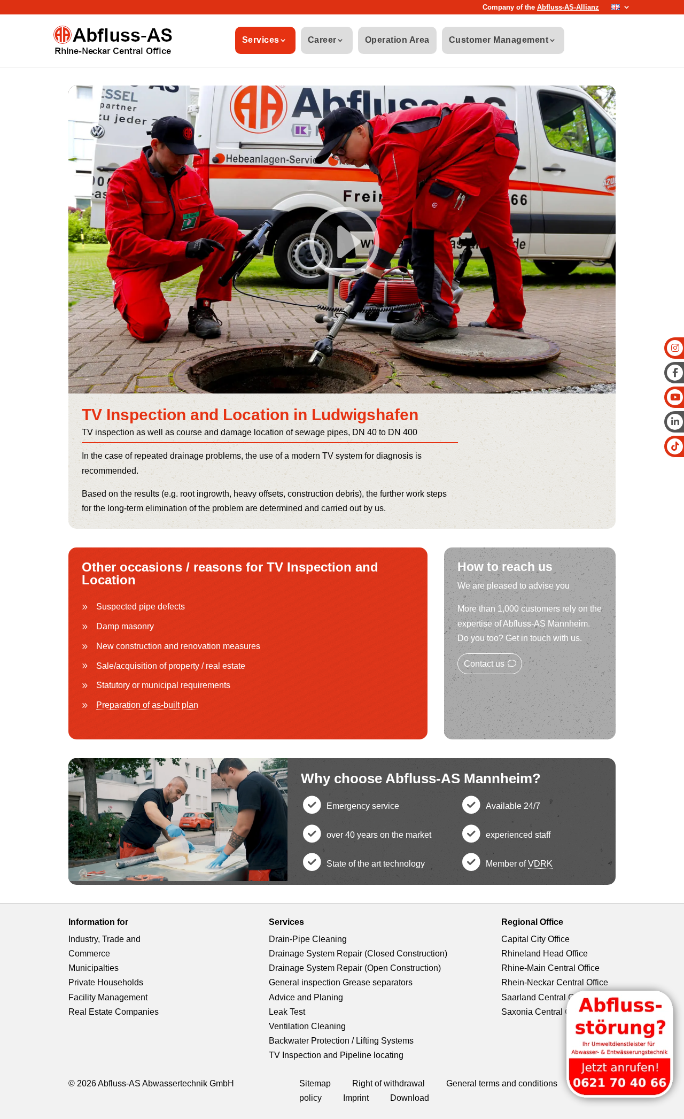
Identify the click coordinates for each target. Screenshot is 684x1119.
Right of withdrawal (388, 1083)
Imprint (356, 1097)
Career (322, 39)
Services (260, 39)
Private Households (105, 982)
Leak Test (287, 1011)
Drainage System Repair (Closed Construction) (358, 953)
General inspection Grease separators (341, 982)
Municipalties (93, 968)
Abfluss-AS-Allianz (568, 7)
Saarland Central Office (545, 997)
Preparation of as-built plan (147, 704)
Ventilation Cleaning (307, 1026)
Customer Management (499, 39)
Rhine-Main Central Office (550, 968)
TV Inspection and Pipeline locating (336, 1055)
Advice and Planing (306, 997)
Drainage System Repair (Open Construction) (355, 968)
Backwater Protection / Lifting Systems (341, 1040)
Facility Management (107, 997)
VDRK (540, 863)
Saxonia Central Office (544, 1011)
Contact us (484, 663)
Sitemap (315, 1083)
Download (409, 1097)
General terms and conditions (501, 1083)
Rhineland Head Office (544, 953)
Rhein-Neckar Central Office (554, 982)
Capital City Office (535, 939)
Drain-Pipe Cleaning (308, 939)
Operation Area (397, 39)
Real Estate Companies (113, 1011)
